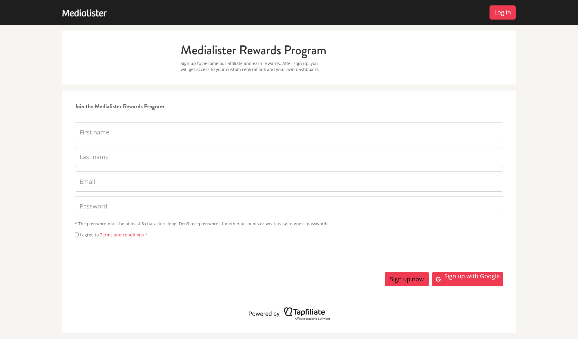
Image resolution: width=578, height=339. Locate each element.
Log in (502, 12)
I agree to (114, 235)
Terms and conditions (122, 235)
